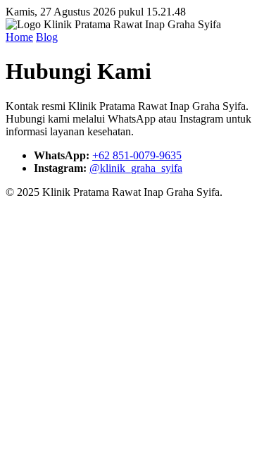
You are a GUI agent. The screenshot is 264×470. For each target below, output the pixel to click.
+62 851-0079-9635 (137, 155)
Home (19, 37)
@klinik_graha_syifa (135, 168)
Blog (47, 37)
